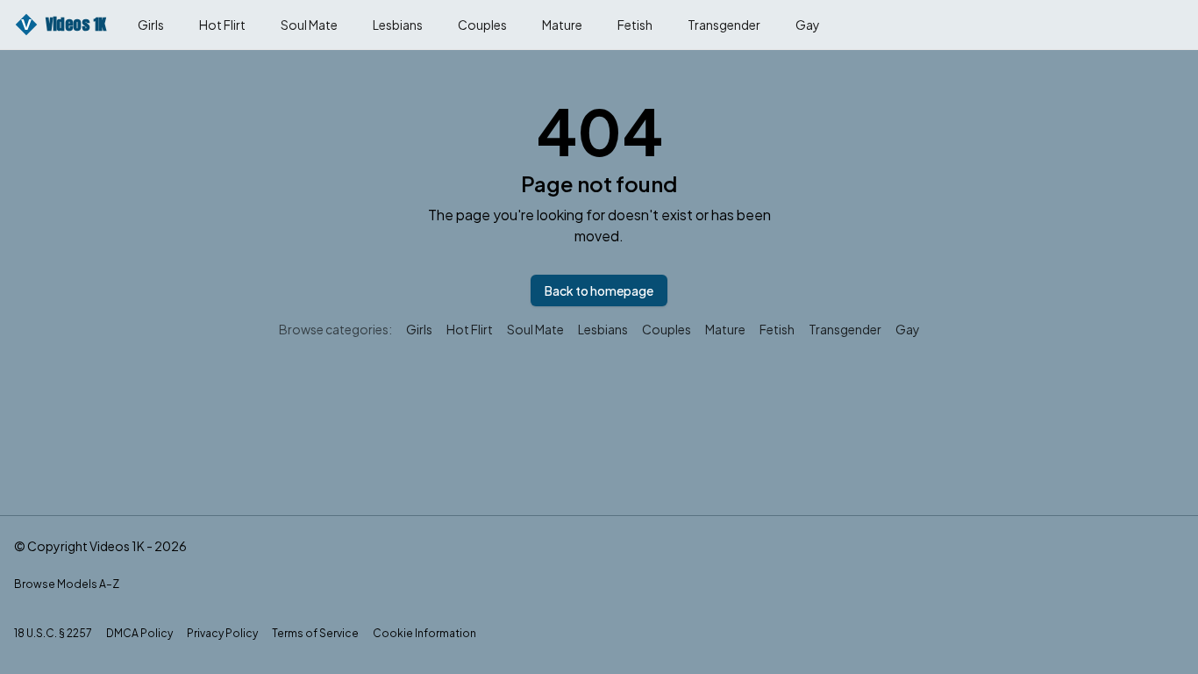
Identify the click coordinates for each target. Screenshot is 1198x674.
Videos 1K (63, 24)
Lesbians (398, 24)
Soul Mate (309, 24)
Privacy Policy (222, 633)
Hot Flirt (222, 24)
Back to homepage (599, 290)
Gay (807, 24)
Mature (562, 24)
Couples (482, 24)
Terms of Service (315, 633)
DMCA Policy (139, 633)
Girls (151, 24)
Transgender (724, 24)
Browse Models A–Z (66, 584)
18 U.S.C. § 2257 (53, 633)
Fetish (634, 24)
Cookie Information (424, 633)
